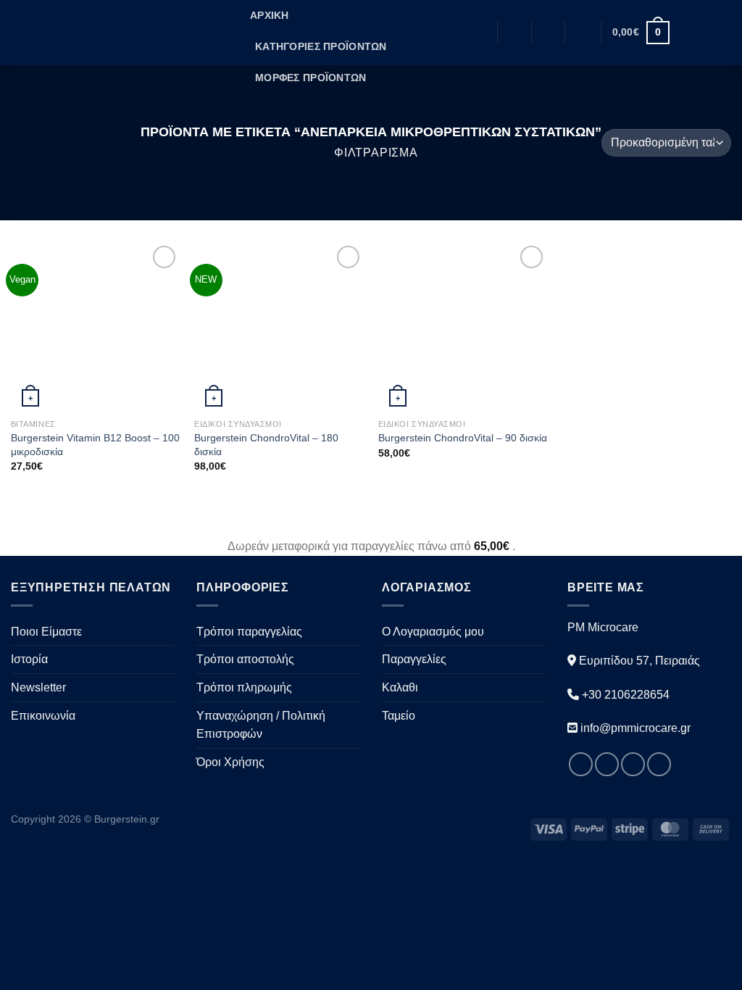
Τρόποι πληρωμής (244, 687)
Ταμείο (398, 716)
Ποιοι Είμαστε (46, 631)
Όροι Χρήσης (230, 762)
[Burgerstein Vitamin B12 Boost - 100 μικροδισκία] (95, 327)
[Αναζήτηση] (514, 33)
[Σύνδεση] (583, 33)
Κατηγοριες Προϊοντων (321, 46)
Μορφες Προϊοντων (311, 77)
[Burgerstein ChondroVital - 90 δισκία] (463, 327)
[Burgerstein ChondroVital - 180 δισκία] (279, 327)
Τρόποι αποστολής (245, 659)
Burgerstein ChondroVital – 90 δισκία (462, 438)
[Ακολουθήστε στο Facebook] (684, 32)
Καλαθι (400, 687)
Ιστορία (29, 659)
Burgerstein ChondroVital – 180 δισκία (266, 444)
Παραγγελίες (414, 659)
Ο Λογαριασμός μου (433, 631)
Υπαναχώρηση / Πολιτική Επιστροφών (260, 725)
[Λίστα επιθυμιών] (548, 33)
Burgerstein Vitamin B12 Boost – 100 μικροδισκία (95, 444)
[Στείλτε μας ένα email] (722, 32)
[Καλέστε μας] (659, 764)
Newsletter (38, 687)
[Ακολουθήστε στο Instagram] (703, 32)
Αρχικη (269, 15)
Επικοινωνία (43, 716)
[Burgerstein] (119, 32)
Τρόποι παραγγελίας (249, 631)
